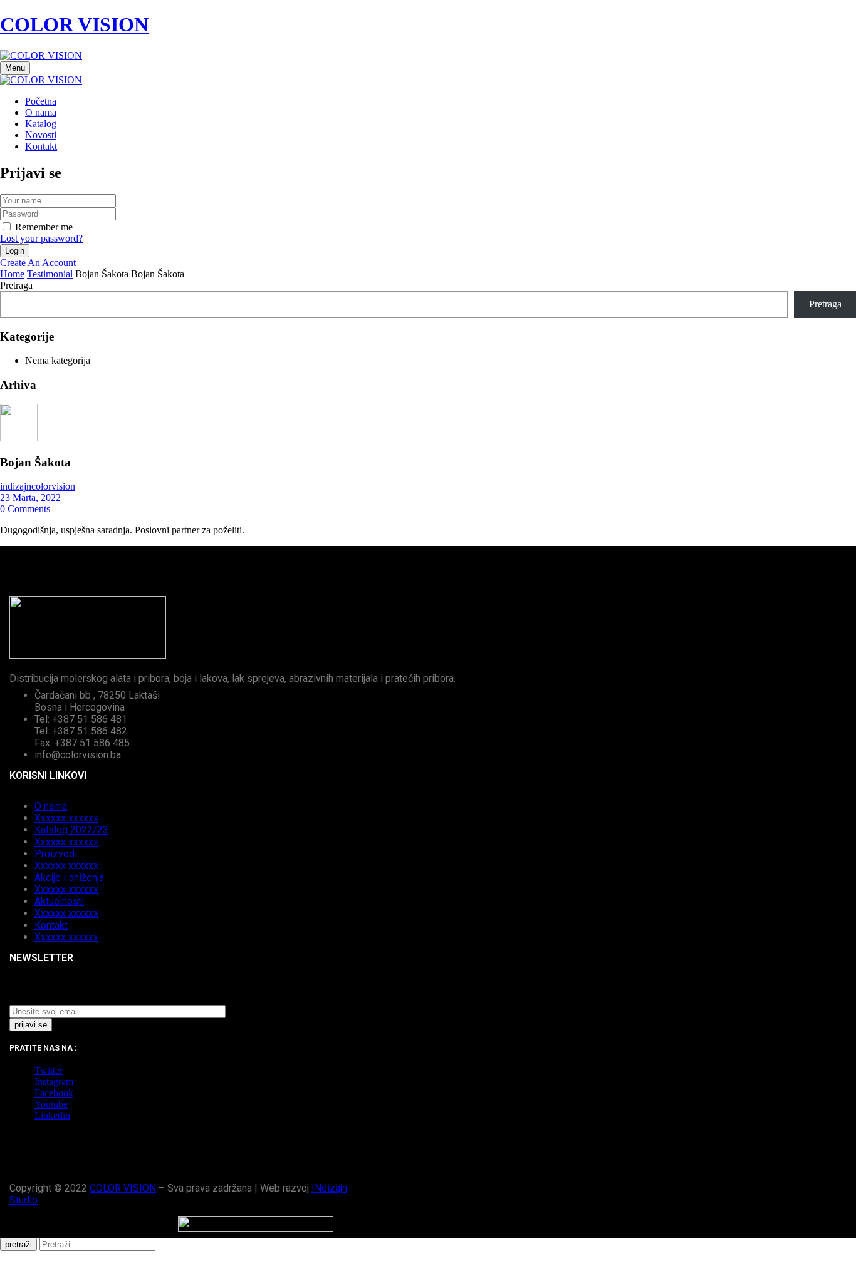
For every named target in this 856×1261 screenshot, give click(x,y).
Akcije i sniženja (69, 877)
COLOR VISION (74, 24)
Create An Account (38, 262)
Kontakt (51, 925)
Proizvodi (55, 854)
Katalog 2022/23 (71, 830)
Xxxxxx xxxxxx (66, 818)
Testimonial (50, 274)
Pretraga (16, 285)
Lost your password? (41, 238)
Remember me (44, 227)
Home (12, 274)
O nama (50, 806)
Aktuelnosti (59, 901)
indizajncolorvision (37, 486)
